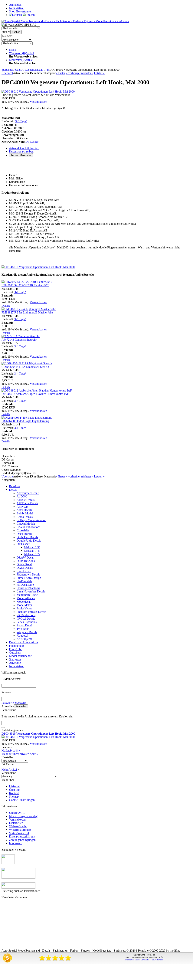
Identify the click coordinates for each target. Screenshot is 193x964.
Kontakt (14, 793)
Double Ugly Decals (29, 540)
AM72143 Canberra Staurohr (19, 339)
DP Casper (31, 141)
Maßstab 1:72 (32, 554)
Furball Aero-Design (29, 577)
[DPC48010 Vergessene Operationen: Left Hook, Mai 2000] (38, 91)
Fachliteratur (16, 645)
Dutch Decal (24, 564)
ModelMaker (24, 605)
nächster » (87, 73)
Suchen (16, 32)
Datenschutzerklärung (22, 836)
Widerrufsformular (20, 829)
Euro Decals (24, 571)
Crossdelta (23, 530)
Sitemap (14, 796)
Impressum (15, 843)
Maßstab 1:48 (32, 550)
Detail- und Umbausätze (23, 642)
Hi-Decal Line (25, 584)
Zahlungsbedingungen (22, 839)
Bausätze (14, 486)
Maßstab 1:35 (32, 547)
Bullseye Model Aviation (31, 520)
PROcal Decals (26, 618)
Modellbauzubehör (20, 655)
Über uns (14, 789)
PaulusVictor (24, 608)
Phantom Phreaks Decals (31, 611)
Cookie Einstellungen (22, 800)
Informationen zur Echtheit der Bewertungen (144, 960)
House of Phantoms (28, 588)
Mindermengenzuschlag (23, 816)
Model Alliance (26, 598)
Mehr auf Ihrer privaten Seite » (20, 754)
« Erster (60, 73)
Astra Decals (24, 510)
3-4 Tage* (21, 121)
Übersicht (7, 73)
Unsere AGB (17, 812)
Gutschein (15, 652)
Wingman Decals (27, 632)
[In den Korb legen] (3, 727)
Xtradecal (22, 635)
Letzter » (99, 73)
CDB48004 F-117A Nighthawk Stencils (25, 366)
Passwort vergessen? (14, 702)
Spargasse (15, 659)
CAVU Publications (28, 527)
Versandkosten (38, 101)
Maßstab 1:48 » (11, 750)
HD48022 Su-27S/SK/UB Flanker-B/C (25, 285)
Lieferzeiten (16, 823)
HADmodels (24, 581)
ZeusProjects (24, 639)
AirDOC (22, 496)
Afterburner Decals (28, 493)
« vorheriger (73, 73)
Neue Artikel (16, 666)
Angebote (15, 662)
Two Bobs (23, 628)
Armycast (22, 506)
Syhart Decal (24, 625)
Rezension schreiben (21, 151)
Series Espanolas (27, 622)
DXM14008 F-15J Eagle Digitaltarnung (25, 421)
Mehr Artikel (9, 769)
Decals (13, 489)
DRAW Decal (25, 557)
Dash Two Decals (27, 537)
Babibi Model (25, 513)
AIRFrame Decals (27, 503)
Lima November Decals (31, 591)
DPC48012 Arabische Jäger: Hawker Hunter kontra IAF (35, 393)
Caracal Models (26, 523)
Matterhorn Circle (27, 594)
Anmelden (20, 706)
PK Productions (26, 615)
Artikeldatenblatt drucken (24, 148)
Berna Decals (25, 516)
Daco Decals (24, 533)
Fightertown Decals (28, 574)
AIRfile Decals (25, 499)
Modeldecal (24, 601)
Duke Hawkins (26, 560)
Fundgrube (15, 649)
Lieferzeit (14, 786)
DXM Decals (25, 567)
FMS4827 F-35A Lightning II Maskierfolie (27, 312)
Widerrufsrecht (18, 826)
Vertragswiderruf (19, 833)
